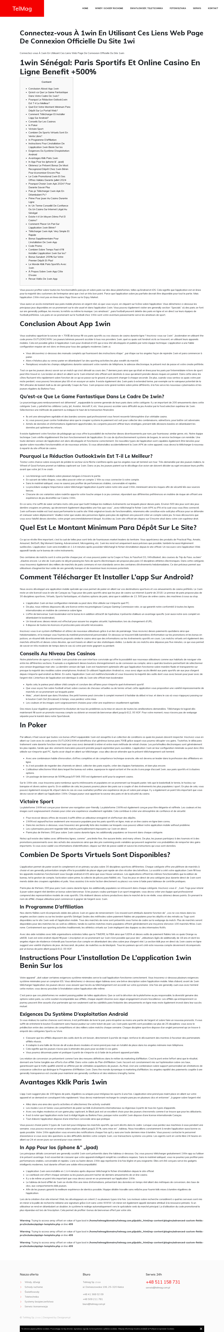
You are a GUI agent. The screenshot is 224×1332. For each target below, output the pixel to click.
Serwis (197, 8)
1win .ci (106, 346)
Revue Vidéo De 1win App (42, 278)
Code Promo (35, 245)
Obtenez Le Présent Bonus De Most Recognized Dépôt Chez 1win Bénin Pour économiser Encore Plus (48, 169)
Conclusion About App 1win (43, 88)
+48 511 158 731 (163, 1282)
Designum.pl (63, 1317)
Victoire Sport (35, 128)
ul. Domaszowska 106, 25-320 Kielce (103, 1286)
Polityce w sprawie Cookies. (162, 1329)
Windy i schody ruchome (109, 8)
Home (85, 8)
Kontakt (213, 8)
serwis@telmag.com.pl (158, 1287)
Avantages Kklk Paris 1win (43, 158)
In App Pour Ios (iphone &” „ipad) (46, 161)
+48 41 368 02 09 (93, 1294)
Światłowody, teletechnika (146, 8)
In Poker (32, 125)
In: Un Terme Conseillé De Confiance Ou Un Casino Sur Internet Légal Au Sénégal (48, 209)
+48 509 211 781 (93, 1299)
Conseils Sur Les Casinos (42, 121)
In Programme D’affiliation (42, 139)
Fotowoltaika (178, 8)
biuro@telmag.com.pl (94, 1303)
